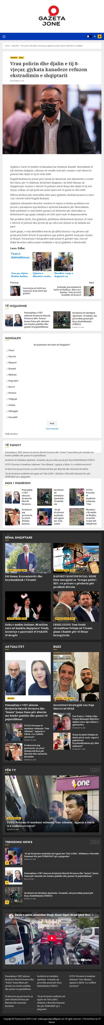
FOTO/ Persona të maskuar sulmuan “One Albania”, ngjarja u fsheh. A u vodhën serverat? (48, 464)
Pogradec (13, 380)
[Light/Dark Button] (89, 36)
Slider (21, 58)
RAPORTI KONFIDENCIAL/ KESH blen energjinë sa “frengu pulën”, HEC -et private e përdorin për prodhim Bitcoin (75, 582)
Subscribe (99, 36)
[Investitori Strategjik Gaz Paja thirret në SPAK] (76, 676)
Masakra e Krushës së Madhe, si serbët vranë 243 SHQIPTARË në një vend (92, 519)
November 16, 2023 (18, 81)
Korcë (11, 386)
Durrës (12, 356)
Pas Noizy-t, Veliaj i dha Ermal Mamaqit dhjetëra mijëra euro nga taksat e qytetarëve (85, 720)
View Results (52, 428)
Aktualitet (14, 58)
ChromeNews (89, 1018)
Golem (11, 405)
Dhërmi (12, 374)
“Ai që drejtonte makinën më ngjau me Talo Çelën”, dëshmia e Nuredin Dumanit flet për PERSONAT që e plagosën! (51, 1003)
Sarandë (12, 417)
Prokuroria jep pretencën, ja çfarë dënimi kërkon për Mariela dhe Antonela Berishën (46, 469)
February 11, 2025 (79, 749)
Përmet (12, 392)
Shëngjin (13, 411)
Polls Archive (11, 433)
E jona (18, 570)
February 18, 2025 (79, 728)
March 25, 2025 (31, 740)
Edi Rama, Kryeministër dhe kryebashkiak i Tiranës (23, 578)
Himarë (12, 362)
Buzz (65, 698)
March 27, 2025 (79, 327)
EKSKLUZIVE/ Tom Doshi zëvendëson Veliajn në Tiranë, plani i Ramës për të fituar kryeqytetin (73, 630)
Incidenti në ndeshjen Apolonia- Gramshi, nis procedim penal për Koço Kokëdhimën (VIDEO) (84, 318)
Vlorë (11, 350)
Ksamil (12, 368)
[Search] (94, 36)
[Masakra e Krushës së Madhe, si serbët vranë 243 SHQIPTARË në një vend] (76, 516)
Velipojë (12, 399)
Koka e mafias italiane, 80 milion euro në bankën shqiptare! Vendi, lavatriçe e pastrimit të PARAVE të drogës (27, 630)
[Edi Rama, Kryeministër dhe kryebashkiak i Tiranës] (28, 558)
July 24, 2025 (30, 859)
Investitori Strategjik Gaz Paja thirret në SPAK (73, 706)
